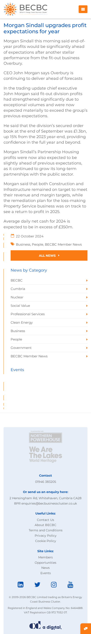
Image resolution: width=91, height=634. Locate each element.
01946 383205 (45, 482)
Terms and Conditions (46, 530)
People (37, 244)
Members (45, 557)
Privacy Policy (46, 536)
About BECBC (45, 525)
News (45, 568)
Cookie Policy (45, 541)
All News (48, 256)
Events (45, 573)
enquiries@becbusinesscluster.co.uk (49, 503)
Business (23, 244)
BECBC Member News (63, 244)
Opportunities (45, 563)
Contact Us (45, 520)
